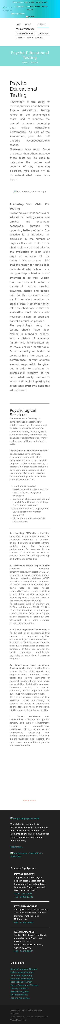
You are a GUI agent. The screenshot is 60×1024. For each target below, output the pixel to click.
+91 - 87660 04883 (23, 922)
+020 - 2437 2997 (23, 894)
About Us (20, 1017)
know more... (16, 847)
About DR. (29, 1017)
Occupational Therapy (21, 982)
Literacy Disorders (19, 988)
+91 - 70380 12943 (23, 951)
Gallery (20, 38)
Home (18, 25)
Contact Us (39, 1017)
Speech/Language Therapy (23, 969)
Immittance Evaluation (21, 979)
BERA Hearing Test (19, 991)
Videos (30, 38)
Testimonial (43, 33)
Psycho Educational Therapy (24, 985)
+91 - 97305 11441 (23, 897)
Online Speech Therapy (22, 972)
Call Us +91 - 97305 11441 (36, 2)
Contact (39, 38)
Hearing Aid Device (20, 998)
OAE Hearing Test (19, 995)
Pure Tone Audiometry (21, 975)
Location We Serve (25, 33)
